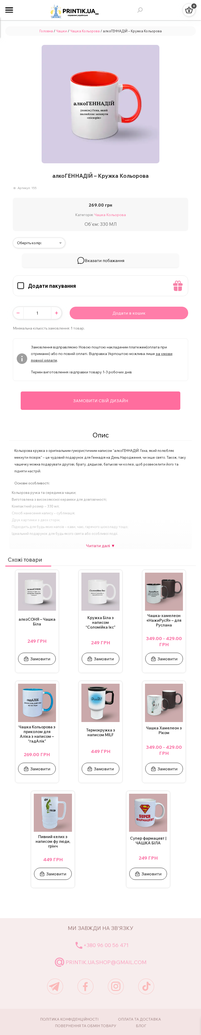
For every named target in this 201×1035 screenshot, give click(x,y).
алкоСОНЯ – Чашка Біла (37, 621)
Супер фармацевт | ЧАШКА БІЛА (148, 840)
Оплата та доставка (139, 1019)
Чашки (61, 31)
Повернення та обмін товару (85, 1025)
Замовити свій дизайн (100, 400)
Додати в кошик (129, 313)
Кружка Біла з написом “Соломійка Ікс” (100, 622)
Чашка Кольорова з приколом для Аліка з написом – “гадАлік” (37, 734)
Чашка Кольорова (85, 31)
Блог (141, 1025)
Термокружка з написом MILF (100, 732)
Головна (46, 31)
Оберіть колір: (29, 243)
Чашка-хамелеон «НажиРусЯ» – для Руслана (164, 620)
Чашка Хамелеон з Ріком (164, 730)
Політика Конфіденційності (69, 1019)
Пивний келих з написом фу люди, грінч (53, 841)
